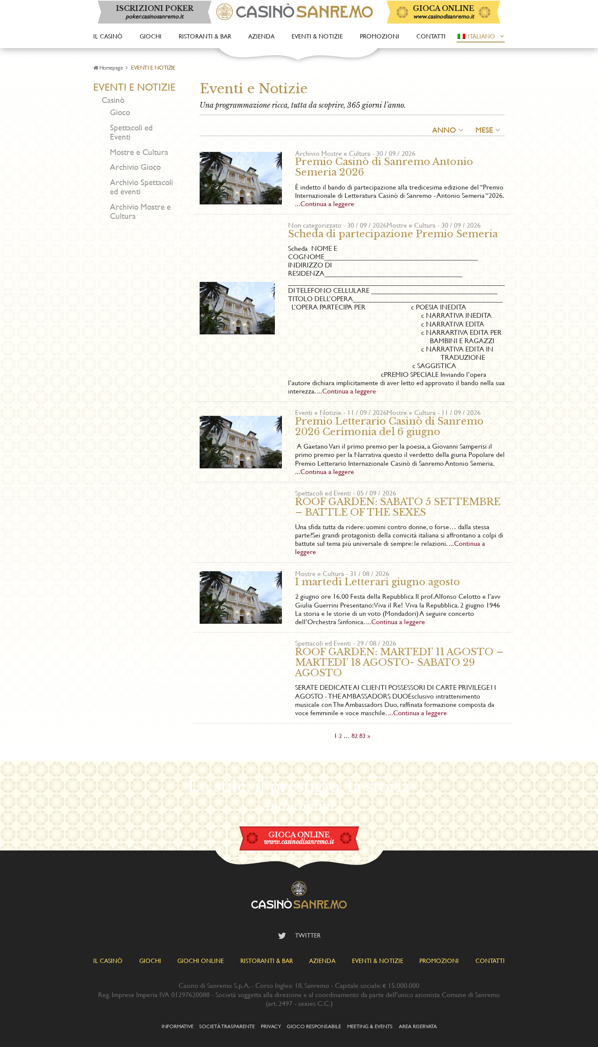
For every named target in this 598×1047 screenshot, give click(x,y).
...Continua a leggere (324, 203)
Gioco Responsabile (314, 1026)
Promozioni (379, 36)
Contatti (431, 36)
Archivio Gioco (135, 167)
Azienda (261, 36)
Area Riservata (418, 1026)
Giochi (151, 36)
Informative (177, 1026)
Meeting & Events (370, 1026)
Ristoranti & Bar (205, 36)
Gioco (120, 112)
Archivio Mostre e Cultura (140, 211)
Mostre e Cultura (139, 152)
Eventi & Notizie (317, 36)
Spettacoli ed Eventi (131, 132)
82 (355, 735)
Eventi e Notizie (134, 87)
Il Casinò (108, 36)
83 (362, 735)
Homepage (111, 67)
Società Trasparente (227, 1026)
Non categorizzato (314, 225)
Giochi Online (200, 960)
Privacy (271, 1026)
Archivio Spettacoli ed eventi (141, 186)
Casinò (113, 100)
